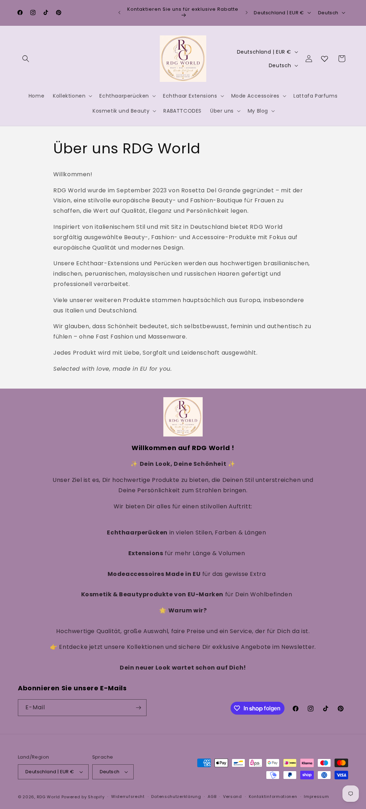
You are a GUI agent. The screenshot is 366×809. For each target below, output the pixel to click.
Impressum (316, 796)
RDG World (48, 797)
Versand (232, 796)
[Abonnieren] (138, 707)
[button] (26, 58)
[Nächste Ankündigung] (246, 12)
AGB (212, 796)
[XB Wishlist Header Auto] (324, 58)
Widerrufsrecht (128, 796)
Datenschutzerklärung (176, 796)
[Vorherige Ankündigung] (119, 12)
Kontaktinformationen (273, 796)
